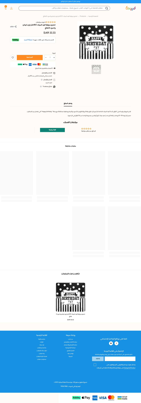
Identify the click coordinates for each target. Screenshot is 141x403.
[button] (51, 22)
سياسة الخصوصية (129, 368)
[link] (124, 197)
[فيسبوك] (116, 343)
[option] (96, 40)
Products (83, 16)
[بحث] (64, 8)
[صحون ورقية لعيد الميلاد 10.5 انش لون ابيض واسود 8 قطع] (70, 295)
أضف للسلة (30, 57)
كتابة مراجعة (52, 130)
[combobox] (64, 8)
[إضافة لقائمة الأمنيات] (12, 57)
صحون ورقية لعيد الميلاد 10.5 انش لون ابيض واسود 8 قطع (70, 315)
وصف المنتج (68, 104)
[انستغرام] (111, 343)
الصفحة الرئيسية (93, 16)
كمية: (54, 53)
